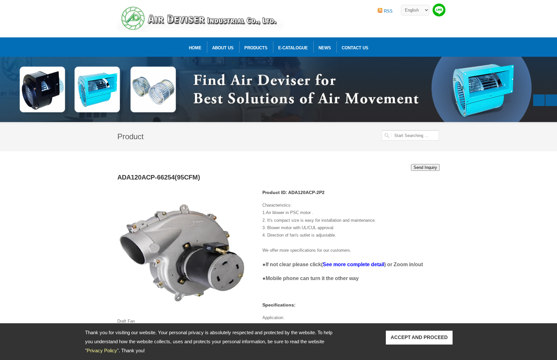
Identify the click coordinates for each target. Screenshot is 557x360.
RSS (388, 11)
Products (256, 47)
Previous (539, 100)
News (324, 47)
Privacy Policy (102, 350)
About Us (223, 47)
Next (551, 100)
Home (195, 47)
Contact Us (355, 47)
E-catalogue (293, 47)
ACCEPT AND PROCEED (419, 337)
